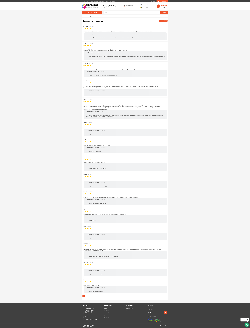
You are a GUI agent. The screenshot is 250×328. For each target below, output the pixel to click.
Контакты (114, 1)
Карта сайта (107, 317)
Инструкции (101, 1)
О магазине (106, 313)
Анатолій (85, 262)
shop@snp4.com (88, 317)
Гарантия (93, 1)
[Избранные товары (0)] (151, 1)
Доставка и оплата (86, 1)
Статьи (96, 1)
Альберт (85, 43)
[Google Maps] (166, 326)
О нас (110, 1)
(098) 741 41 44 (144, 4)
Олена (85, 157)
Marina (85, 174)
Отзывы (106, 1)
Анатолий (85, 26)
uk (146, 1)
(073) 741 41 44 (144, 7)
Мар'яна (85, 191)
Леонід (85, 122)
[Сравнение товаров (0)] (154, 1)
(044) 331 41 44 (129, 5)
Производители (107, 312)
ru (144, 1)
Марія (84, 99)
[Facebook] (161, 326)
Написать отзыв (163, 20)
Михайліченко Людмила (89, 81)
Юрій (84, 209)
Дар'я (84, 139)
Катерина (85, 243)
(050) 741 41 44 (144, 6)
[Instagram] (164, 326)
